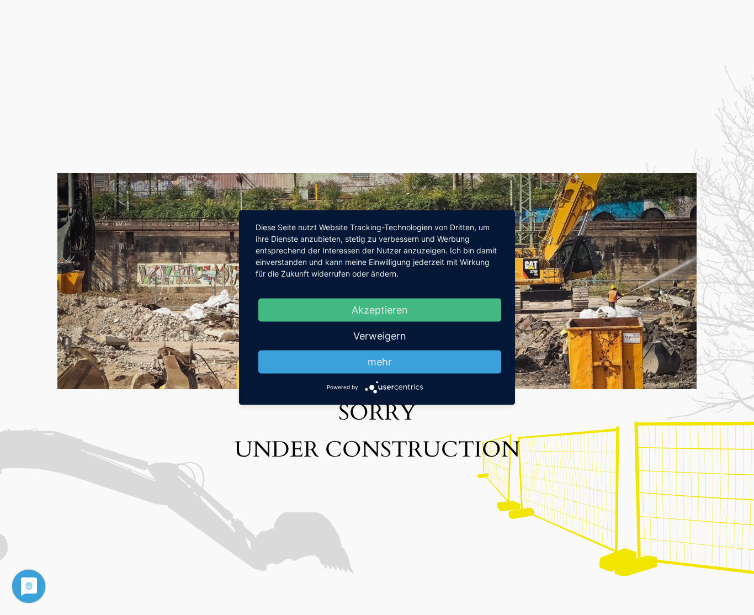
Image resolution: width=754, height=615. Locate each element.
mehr (380, 362)
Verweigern (379, 336)
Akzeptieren (380, 310)
